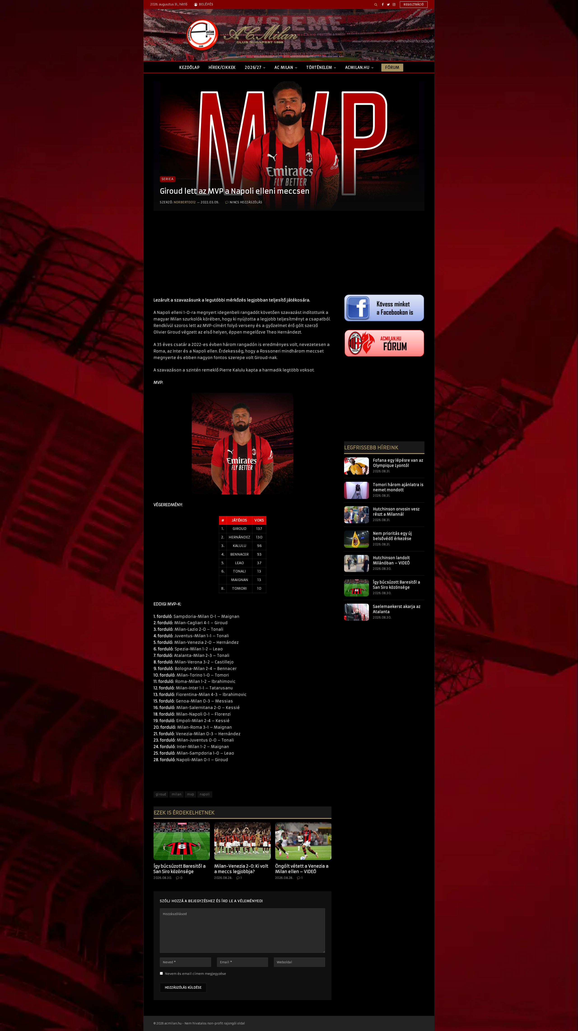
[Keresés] (375, 4)
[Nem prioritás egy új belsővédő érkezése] (356, 539)
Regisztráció (414, 4)
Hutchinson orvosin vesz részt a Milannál (396, 512)
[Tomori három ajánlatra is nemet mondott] (356, 490)
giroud (161, 794)
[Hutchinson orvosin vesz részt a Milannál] (356, 514)
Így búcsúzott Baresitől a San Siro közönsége (180, 869)
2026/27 (253, 67)
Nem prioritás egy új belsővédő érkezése (392, 536)
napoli (205, 794)
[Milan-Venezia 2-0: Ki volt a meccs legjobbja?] (242, 841)
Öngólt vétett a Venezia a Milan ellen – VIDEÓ (302, 869)
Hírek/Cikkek (222, 67)
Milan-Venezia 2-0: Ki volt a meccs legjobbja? (241, 869)
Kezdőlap (189, 67)
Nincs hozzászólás (246, 202)
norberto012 (185, 202)
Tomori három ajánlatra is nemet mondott (398, 487)
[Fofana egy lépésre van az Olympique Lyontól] (356, 466)
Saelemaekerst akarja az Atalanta (396, 609)
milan (176, 794)
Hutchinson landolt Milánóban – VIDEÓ (391, 560)
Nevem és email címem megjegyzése (195, 974)
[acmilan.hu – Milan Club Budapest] (240, 35)
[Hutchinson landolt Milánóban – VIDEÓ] (356, 563)
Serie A (168, 179)
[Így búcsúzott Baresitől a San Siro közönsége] (182, 841)
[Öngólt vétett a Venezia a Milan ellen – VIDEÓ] (303, 841)
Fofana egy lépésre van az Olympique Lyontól (398, 463)
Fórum (392, 67)
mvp (190, 794)
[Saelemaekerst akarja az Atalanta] (356, 612)
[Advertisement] (242, 258)
